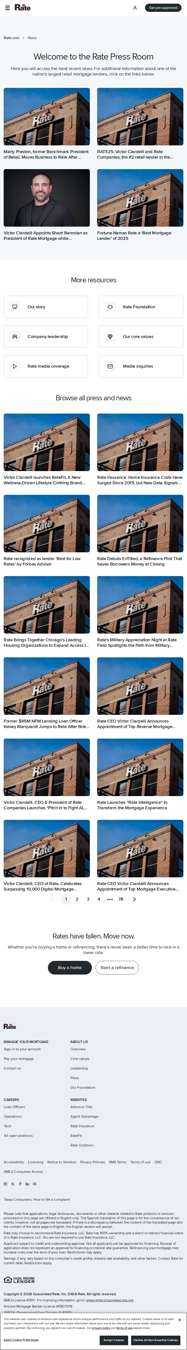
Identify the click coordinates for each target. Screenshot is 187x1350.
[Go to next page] (134, 899)
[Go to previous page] (52, 899)
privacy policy (101, 1328)
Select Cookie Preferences (21, 1340)
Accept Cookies (114, 1340)
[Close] (180, 1320)
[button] (7, 7)
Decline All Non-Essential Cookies (156, 1340)
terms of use (124, 1328)
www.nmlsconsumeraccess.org (109, 1300)
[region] (93, 1331)
